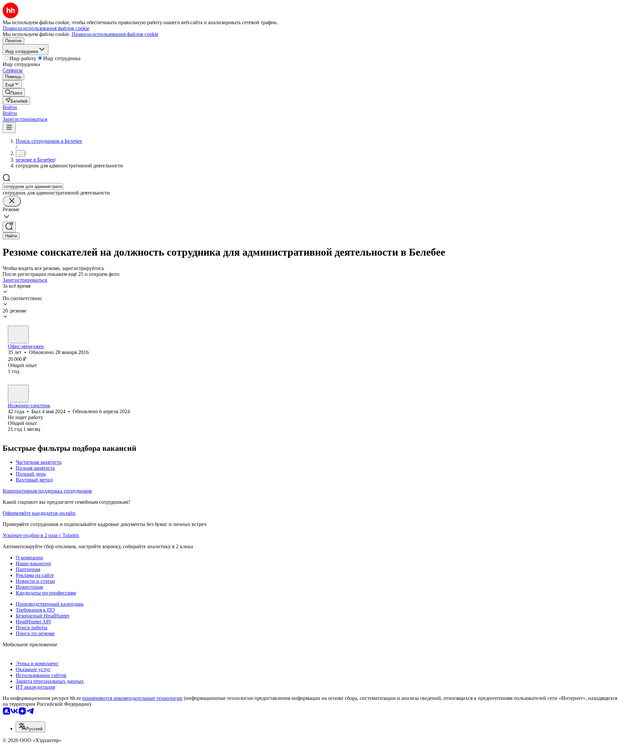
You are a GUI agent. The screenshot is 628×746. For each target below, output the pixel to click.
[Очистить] (12, 201)
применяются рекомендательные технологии (132, 698)
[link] (14, 92)
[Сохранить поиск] (9, 227)
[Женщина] (18, 334)
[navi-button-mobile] (9, 127)
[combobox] (33, 186)
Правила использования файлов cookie (115, 34)
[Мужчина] (18, 393)
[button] (10, 107)
